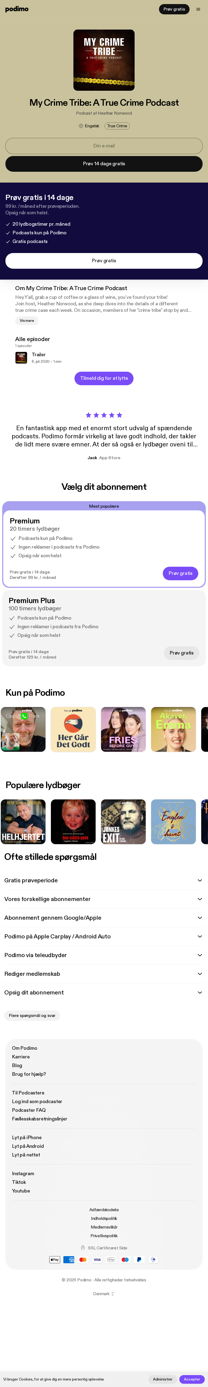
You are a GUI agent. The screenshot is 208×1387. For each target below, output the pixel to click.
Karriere (21, 1057)
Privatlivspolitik (104, 1236)
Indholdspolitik (104, 1218)
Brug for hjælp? (29, 1074)
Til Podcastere (28, 1093)
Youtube (21, 1191)
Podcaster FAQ (29, 1110)
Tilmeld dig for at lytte (104, 378)
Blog (17, 1065)
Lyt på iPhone (27, 1138)
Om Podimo (24, 1048)
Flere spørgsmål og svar (32, 1015)
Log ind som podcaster (37, 1101)
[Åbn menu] (198, 9)
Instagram (23, 1174)
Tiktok (19, 1182)
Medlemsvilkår (104, 1227)
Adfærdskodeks (104, 1210)
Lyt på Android (28, 1146)
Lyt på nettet (26, 1155)
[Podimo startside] (16, 9)
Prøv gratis (174, 9)
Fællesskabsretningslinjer (39, 1119)
